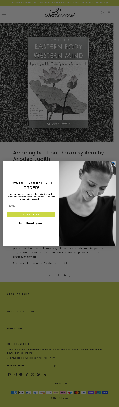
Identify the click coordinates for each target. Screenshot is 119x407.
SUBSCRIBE (31, 214)
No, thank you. (31, 223)
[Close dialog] (113, 164)
